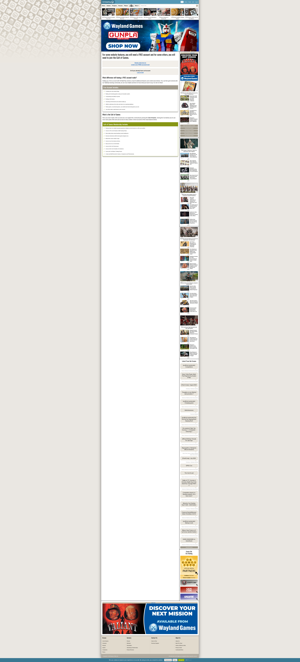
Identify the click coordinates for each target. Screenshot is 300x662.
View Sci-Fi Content (189, 128)
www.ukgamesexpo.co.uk (189, 565)
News (103, 5)
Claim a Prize (154, 641)
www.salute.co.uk (189, 597)
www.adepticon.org (189, 583)
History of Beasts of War (181, 645)
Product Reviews (130, 649)
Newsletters (129, 645)
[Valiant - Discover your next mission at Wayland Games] (189, 80)
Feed (189, 2)
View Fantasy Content (189, 130)
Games (109, 5)
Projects (114, 5)
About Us (178, 641)
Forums (120, 5)
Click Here (189, 575)
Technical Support (155, 643)
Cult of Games (105, 641)
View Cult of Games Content (189, 125)
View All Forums (189, 547)
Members (129, 643)
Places (126, 5)
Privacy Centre (179, 647)
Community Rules (179, 649)
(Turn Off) (153, 602)
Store (186, 2)
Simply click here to (140, 63)
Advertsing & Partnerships (132, 647)
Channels (104, 643)
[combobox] (169, 5)
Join (193, 2)
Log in (196, 2)
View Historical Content (189, 133)
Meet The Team (179, 643)
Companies (104, 649)
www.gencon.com (189, 590)
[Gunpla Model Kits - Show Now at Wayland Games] (150, 35)
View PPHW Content (189, 135)
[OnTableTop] (108, 2)
